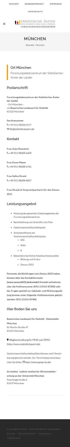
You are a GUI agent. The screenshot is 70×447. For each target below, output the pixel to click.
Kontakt (14, 4)
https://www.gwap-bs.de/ (37, 362)
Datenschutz (35, 11)
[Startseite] (35, 23)
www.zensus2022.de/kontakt (22, 282)
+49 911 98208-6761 (20, 166)
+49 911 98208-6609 (20, 153)
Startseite (30, 45)
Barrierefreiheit (34, 4)
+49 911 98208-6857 (20, 180)
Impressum (56, 4)
